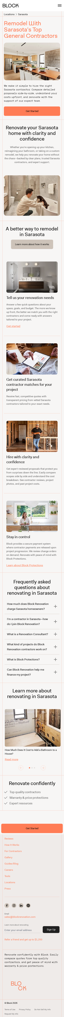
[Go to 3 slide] (34, 767)
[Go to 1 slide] (29, 767)
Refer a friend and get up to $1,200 (23, 939)
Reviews (9, 838)
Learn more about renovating (16, 925)
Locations (9, 14)
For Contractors (13, 851)
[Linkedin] (21, 905)
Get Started (32, 111)
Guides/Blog (11, 863)
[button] (20, 985)
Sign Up (51, 929)
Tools (7, 876)
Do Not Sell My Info (42, 1009)
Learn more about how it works (32, 244)
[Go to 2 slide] (32, 767)
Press (8, 888)
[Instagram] (14, 905)
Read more (11, 759)
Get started (13, 326)
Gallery (8, 857)
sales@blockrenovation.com (20, 916)
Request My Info (11, 1014)
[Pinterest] (28, 905)
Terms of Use (10, 1009)
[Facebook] (7, 905)
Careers (9, 869)
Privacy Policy (25, 1009)
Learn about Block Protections (24, 565)
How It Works (12, 845)
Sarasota (23, 14)
